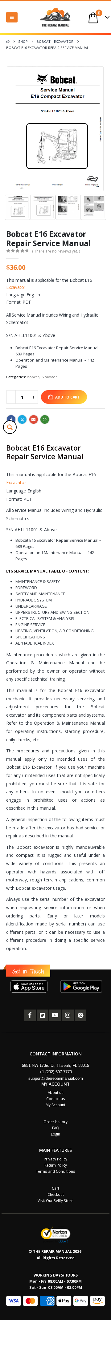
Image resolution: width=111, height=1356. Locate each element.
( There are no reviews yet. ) (56, 251)
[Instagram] (68, 1015)
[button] (12, 17)
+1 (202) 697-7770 (55, 1072)
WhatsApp (45, 419)
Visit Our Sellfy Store (55, 1200)
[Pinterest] (80, 1015)
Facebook (11, 419)
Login (55, 1133)
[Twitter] (42, 1015)
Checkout (55, 1194)
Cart (55, 1188)
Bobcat (33, 376)
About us (56, 1092)
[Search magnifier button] (10, 427)
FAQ (55, 1127)
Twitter (22, 419)
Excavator (15, 287)
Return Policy (55, 1165)
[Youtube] (55, 1015)
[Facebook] (30, 1015)
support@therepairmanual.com (55, 1078)
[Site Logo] (55, 17)
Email (34, 419)
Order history (55, 1121)
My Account (55, 1104)
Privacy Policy (55, 1158)
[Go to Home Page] (8, 41)
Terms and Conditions (55, 1171)
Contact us (55, 1098)
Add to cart (67, 397)
